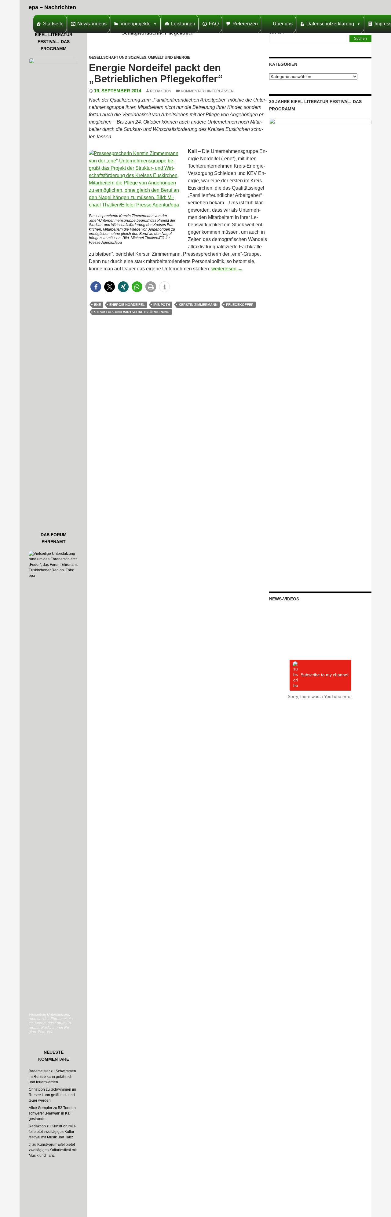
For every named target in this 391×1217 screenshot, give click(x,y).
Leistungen (183, 23)
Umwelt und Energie (169, 57)
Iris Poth (161, 304)
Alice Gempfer (40, 1108)
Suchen (360, 38)
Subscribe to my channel (324, 675)
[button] (95, 286)
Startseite (53, 23)
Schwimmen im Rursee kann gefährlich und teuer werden (52, 1076)
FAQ (214, 23)
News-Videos (92, 23)
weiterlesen (227, 268)
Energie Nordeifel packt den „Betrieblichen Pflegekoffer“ (156, 73)
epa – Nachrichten (52, 7)
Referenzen (245, 23)
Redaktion (160, 91)
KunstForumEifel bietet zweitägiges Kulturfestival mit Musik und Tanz (52, 1131)
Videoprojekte (135, 23)
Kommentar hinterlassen (207, 91)
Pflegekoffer (240, 304)
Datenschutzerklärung (330, 23)
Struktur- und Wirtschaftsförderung (132, 312)
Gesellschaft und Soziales (117, 57)
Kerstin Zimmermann (198, 304)
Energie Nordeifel (127, 304)
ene (97, 304)
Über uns (283, 23)
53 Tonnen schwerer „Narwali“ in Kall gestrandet (52, 1113)
